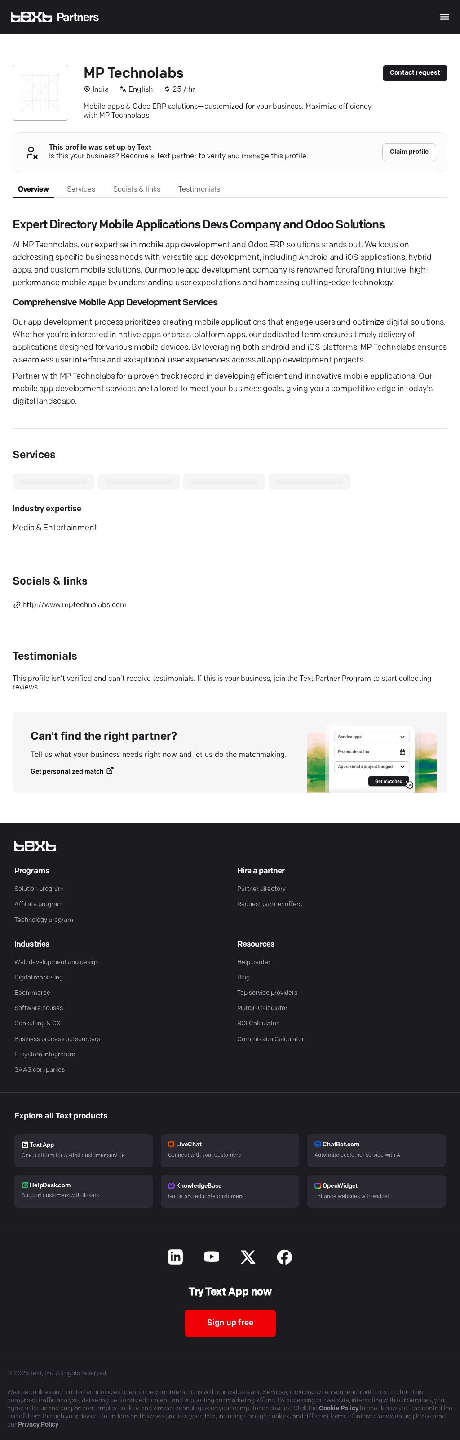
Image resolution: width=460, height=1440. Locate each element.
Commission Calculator (270, 1039)
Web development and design (56, 962)
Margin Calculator (262, 1008)
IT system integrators (44, 1054)
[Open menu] (444, 17)
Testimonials (199, 189)
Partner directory (261, 889)
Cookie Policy (338, 1408)
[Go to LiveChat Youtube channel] (212, 1258)
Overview (33, 189)
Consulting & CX (37, 1023)
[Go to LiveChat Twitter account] (248, 1258)
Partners (78, 17)
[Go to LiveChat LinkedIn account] (175, 1258)
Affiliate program (38, 904)
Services (81, 189)
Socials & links (136, 189)
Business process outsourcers (57, 1039)
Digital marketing (38, 978)
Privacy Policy (38, 1425)
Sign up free (230, 1323)
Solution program (39, 889)
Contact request (415, 73)
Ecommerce (32, 993)
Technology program (43, 920)
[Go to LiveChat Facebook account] (284, 1258)
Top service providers (267, 993)
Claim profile (409, 152)
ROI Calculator (258, 1023)
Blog (243, 978)
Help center (253, 962)
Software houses (38, 1008)
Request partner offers (269, 904)
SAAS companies (39, 1070)
